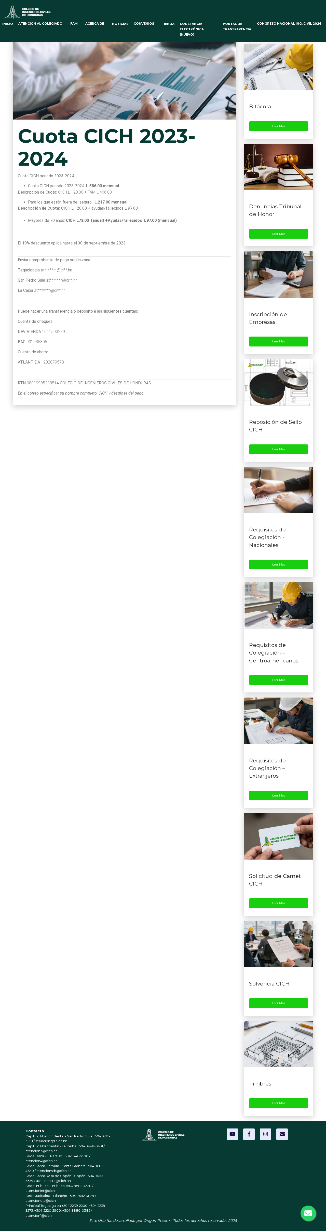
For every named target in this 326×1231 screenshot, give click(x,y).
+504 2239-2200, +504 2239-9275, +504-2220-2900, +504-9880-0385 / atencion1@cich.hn (65, 1211)
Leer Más (278, 126)
